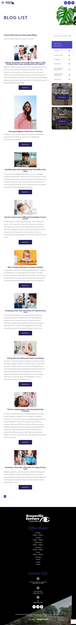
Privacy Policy (38, 616)
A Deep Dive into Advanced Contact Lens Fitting (25, 358)
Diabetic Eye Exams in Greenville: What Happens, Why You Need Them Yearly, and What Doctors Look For (25, 63)
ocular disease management (58, 74)
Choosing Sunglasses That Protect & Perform (25, 131)
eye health (57, 64)
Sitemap (47, 616)
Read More (25, 87)
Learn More (62, 97)
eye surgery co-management (59, 68)
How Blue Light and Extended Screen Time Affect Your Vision (25, 170)
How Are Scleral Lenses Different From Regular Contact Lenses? (25, 217)
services (56, 50)
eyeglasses (57, 59)
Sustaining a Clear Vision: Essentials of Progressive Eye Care (25, 311)
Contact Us (61, 121)
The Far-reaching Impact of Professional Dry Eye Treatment (25, 410)
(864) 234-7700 (38, 593)
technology (57, 79)
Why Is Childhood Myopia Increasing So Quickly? (25, 267)
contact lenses (58, 55)
